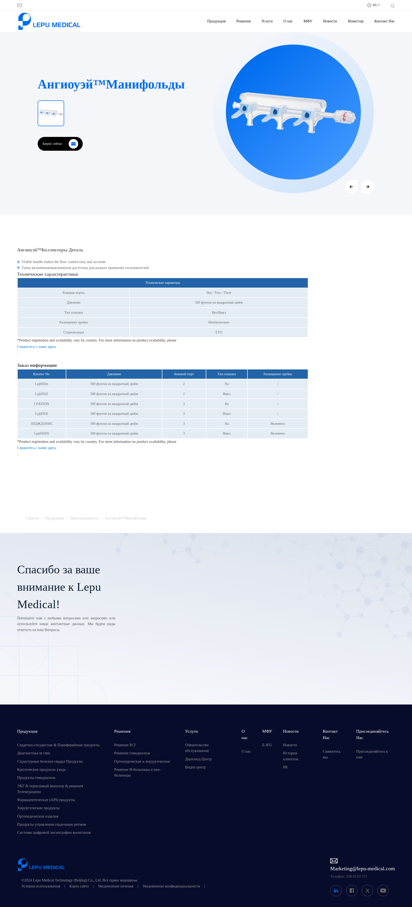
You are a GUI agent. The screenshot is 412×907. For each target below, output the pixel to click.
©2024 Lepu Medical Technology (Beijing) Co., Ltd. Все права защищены (79, 880)
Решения (243, 21)
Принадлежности (84, 518)
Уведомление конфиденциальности (171, 886)
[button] (351, 186)
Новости (330, 21)
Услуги (267, 21)
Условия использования (40, 886)
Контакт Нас (384, 21)
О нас (288, 21)
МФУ (308, 21)
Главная (32, 518)
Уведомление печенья (115, 886)
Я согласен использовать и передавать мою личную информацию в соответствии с (235, 669)
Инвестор (356, 21)
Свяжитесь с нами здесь (36, 347)
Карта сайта (79, 886)
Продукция (216, 21)
